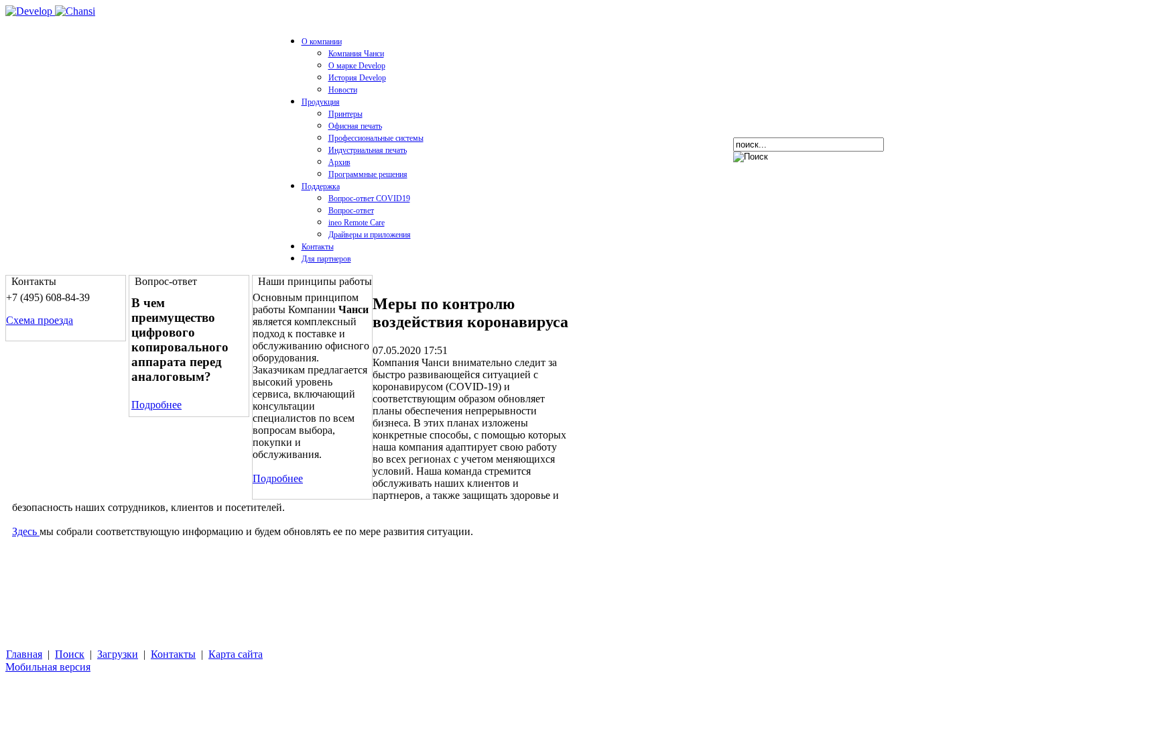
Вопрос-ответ (351, 210)
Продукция (321, 102)
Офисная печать (355, 126)
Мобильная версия (47, 667)
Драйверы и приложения (369, 234)
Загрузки (117, 654)
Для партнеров (326, 259)
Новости (342, 90)
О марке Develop (356, 65)
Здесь (26, 531)
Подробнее (156, 404)
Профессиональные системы (376, 138)
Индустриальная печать (367, 150)
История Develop (357, 77)
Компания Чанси (356, 53)
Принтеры (345, 114)
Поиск (69, 654)
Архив (339, 162)
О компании (322, 41)
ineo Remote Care (356, 222)
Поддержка (321, 186)
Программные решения (367, 174)
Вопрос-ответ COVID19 (369, 198)
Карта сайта (235, 654)
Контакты (318, 246)
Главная (24, 654)
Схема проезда (39, 320)
